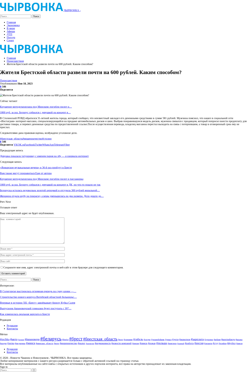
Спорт (10, 40)
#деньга (168, 339)
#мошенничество (32, 138)
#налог (81, 343)
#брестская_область (11, 138)
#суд (215, 343)
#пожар (152, 343)
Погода (11, 37)
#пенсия (135, 343)
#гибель (138, 339)
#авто (13, 339)
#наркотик (90, 343)
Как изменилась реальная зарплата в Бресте (25, 314)
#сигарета (208, 343)
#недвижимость (103, 343)
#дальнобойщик (157, 339)
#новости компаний (121, 343)
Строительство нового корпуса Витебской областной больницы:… (38, 297)
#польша (161, 343)
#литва (10, 343)
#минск (30, 343)
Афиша (11, 31)
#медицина (20, 343)
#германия (128, 339)
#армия (21, 340)
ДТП (9, 34)
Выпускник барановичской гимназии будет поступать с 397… (35, 308)
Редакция (12, 325)
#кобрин (217, 340)
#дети (175, 339)
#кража (239, 339)
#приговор (172, 343)
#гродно (147, 339)
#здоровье (208, 340)
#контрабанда (228, 339)
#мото (56, 343)
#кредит (3, 343)
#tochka (5, 339)
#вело (120, 339)
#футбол (231, 343)
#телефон (223, 343)
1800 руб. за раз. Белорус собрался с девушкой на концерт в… (35, 112)
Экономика (13, 25)
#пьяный (180, 343)
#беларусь (50, 338)
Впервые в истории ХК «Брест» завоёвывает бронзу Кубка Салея (37, 302)
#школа (239, 343)
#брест (76, 338)
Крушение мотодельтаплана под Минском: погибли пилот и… (36, 106)
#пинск (143, 343)
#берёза (65, 339)
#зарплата (197, 339)
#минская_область (44, 343)
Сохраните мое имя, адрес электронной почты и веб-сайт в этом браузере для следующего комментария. (63, 267)
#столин (47, 138)
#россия (198, 343)
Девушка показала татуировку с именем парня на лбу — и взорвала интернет (44, 156)
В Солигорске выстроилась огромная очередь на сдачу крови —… (38, 291)
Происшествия (8, 80)
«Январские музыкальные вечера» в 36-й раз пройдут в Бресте (36, 167)
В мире (11, 28)
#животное (184, 339)
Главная (11, 22)
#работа (189, 343)
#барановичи (32, 339)
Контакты (12, 328)
